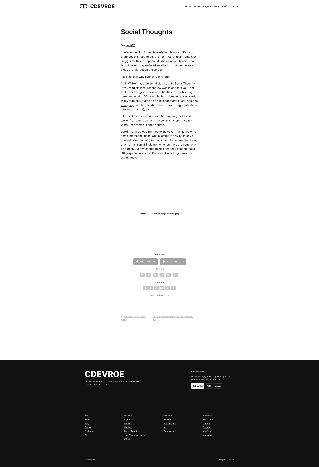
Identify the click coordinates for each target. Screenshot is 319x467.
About (218, 386)
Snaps (88, 427)
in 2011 (130, 45)
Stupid (127, 439)
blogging (145, 214)
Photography (169, 423)
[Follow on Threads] (175, 275)
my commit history (168, 120)
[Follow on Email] (142, 275)
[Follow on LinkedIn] (162, 275)
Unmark (128, 423)
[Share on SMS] (162, 288)
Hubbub (128, 427)
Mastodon (208, 419)
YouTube (207, 431)
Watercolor (168, 431)
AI (86, 435)
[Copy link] (173, 288)
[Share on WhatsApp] (156, 288)
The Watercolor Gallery (135, 435)
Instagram (208, 435)
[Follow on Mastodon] (148, 275)
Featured (89, 431)
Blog (87, 423)
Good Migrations (132, 431)
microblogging (173, 214)
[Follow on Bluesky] (155, 275)
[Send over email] (167, 288)
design (163, 214)
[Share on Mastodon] (150, 288)
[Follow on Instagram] (168, 275)
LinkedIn (207, 423)
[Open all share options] (145, 288)
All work (167, 419)
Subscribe (198, 386)
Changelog (222, 460)
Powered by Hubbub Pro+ (159, 295)
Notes (88, 419)
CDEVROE (102, 6)
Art (164, 427)
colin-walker (155, 214)
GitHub (206, 427)
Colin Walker (129, 83)
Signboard (129, 419)
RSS (209, 386)
